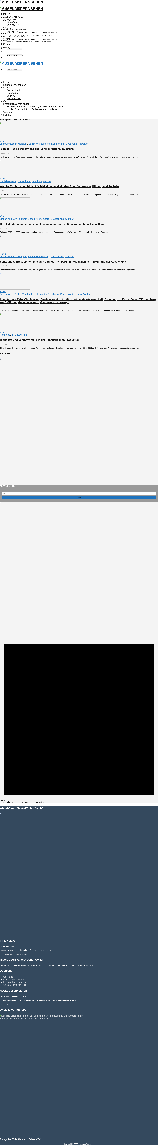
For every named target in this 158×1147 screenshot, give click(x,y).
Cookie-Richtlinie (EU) (15, 985)
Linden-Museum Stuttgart (13, 219)
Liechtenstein (13, 31)
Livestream (71, 143)
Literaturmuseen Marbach (13, 143)
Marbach (83, 143)
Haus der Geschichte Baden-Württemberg (59, 294)
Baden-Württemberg (39, 143)
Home (5, 15)
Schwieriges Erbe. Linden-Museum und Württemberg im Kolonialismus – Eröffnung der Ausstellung (63, 261)
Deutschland (13, 23)
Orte (5, 27)
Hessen (47, 181)
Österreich (12, 19)
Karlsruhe (5, 334)
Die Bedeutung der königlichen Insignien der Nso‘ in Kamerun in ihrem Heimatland (52, 224)
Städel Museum (8, 181)
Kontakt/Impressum (13, 979)
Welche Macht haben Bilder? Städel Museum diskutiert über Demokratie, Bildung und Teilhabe (59, 186)
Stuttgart (69, 219)
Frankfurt (37, 181)
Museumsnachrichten (13, 11)
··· (4, 50)
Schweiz (10, 28)
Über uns (7, 45)
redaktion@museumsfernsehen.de (13, 954)
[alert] (79, 714)
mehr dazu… (5, 1004)
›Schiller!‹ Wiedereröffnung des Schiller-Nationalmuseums (37, 148)
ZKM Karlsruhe (19, 334)
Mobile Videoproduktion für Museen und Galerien (29, 35)
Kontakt (7, 47)
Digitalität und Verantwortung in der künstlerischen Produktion (40, 339)
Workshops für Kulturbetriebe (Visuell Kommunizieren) (32, 32)
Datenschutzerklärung (15, 982)
